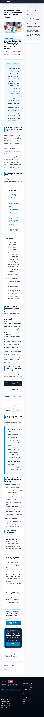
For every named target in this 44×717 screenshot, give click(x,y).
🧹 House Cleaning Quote (27, 693)
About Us (24, 699)
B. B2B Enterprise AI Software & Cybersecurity (14, 203)
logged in (12, 668)
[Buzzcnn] (6, 1)
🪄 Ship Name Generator (5, 707)
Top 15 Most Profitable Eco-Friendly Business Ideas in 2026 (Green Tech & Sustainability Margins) (33, 35)
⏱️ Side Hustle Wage (4, 699)
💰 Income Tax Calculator (5, 703)
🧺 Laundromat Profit (26, 691)
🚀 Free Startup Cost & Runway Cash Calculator (13, 230)
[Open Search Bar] (2, 8)
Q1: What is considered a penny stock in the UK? (13, 210)
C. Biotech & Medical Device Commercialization (13, 206)
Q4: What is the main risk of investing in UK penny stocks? (13, 221)
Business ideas (4, 5)
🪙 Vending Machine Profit (27, 683)
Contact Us (24, 701)
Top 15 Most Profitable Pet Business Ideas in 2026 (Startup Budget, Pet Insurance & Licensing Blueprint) (33, 30)
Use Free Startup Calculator (10, 644)
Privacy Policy (25, 703)
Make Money (28, 5)
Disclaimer (24, 705)
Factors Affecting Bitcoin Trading (12, 656)
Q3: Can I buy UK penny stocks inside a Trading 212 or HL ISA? (13, 217)
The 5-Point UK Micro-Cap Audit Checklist (13, 195)
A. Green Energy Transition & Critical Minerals (12, 199)
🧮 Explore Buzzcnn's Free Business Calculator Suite (14, 226)
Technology (35, 5)
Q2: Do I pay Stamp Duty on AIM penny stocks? (13, 213)
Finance (22, 5)
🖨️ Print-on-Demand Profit (27, 687)
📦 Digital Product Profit (27, 685)
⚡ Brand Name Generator (14, 5)
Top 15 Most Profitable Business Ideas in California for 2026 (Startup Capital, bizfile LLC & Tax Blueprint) (33, 25)
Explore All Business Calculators (12, 623)
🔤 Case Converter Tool (5, 705)
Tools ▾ (3, 8)
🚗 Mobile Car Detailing (27, 689)
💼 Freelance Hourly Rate (5, 701)
